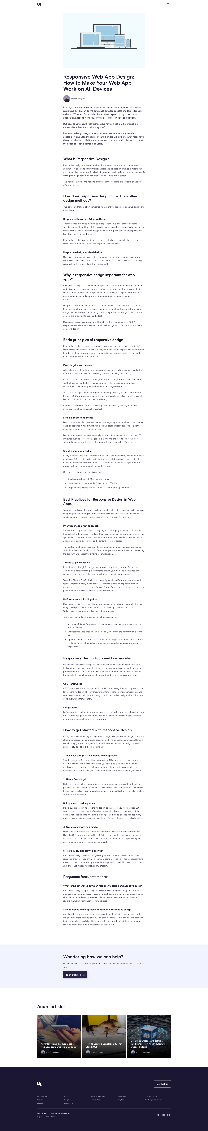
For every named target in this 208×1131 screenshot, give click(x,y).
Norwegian (122, 1096)
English (121, 1100)
